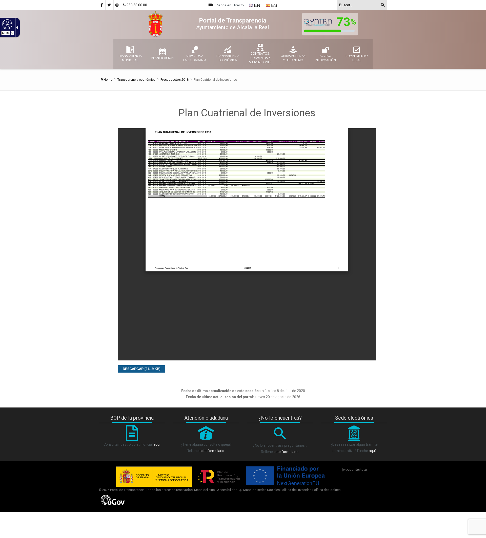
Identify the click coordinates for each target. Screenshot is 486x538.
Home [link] (108, 79)
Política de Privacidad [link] (296, 490)
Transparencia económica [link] (136, 79)
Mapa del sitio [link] (204, 490)
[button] (383, 6)
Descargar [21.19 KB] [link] (141, 369)
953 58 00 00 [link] (136, 5)
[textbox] (362, 5)
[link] (6, 24)
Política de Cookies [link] (326, 490)
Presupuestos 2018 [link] (174, 79)
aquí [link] (156, 444)
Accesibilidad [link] (226, 490)
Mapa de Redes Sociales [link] (261, 490)
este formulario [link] (211, 451)
